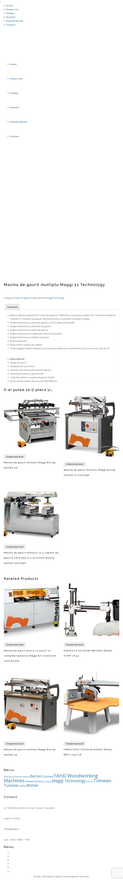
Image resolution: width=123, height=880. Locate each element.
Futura (38, 781)
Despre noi (12, 9)
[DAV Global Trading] (4, 44)
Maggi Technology (55, 297)
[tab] (12, 307)
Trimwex (102, 780)
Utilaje (10, 13)
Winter (32, 785)
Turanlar (11, 785)
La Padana (47, 781)
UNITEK (22, 786)
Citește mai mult (15, 456)
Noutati (10, 17)
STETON (89, 781)
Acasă (9, 6)
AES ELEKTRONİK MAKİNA (19, 777)
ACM (6, 776)
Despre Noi (16, 79)
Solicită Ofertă (14, 21)
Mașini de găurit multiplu (26, 297)
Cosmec (47, 776)
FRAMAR (29, 781)
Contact (11, 25)
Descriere (12, 307)
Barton (36, 776)
